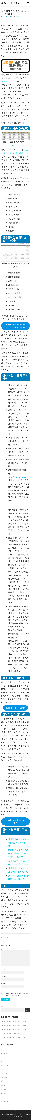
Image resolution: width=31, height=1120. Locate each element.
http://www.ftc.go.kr (18, 476)
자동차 (3, 1085)
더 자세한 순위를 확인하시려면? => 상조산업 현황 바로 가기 (15, 325)
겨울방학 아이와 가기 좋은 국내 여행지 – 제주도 (13, 1021)
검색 (2, 1007)
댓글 (3, 949)
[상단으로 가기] (15, 1110)
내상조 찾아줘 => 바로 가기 (15, 708)
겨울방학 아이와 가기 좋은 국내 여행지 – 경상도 (13, 1025)
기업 (2, 1061)
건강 (2, 1057)
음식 (2, 1081)
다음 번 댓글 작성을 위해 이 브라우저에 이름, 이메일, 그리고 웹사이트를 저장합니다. (15, 994)
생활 (2, 937)
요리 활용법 (4, 1077)
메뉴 (28, 3)
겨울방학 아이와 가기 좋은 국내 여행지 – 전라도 (13, 1029)
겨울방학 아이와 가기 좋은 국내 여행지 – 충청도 (13, 1033)
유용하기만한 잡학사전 (11, 3)
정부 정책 (3, 1089)
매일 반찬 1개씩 (5, 1065)
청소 (2, 1097)
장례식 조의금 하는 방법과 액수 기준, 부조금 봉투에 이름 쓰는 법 (18, 853)
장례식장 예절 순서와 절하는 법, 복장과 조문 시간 (18, 842)
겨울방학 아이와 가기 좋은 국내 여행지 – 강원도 (13, 1037)
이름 (3, 969)
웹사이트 (3, 983)
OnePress (27, 1114)
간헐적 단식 (4, 1053)
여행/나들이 (4, 1073)
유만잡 (18, 16)
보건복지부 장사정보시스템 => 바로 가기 (15, 821)
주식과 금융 (4, 1093)
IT (1, 1049)
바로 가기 (15, 145)
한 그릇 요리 (4, 1101)
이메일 (3, 976)
